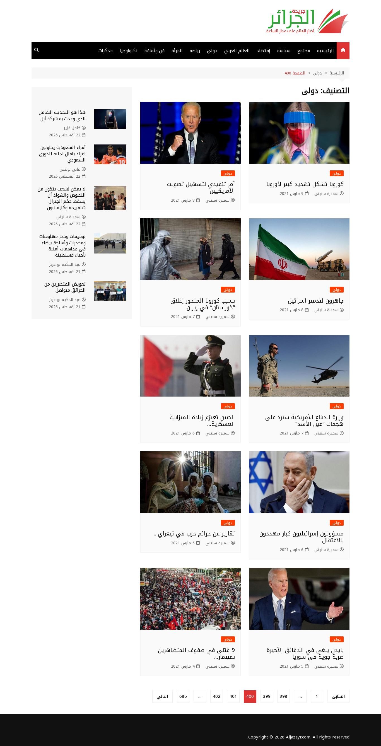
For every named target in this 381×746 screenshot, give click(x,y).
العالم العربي (237, 50)
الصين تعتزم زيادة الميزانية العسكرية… (202, 420)
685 (183, 696)
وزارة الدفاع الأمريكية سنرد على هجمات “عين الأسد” (304, 420)
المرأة (177, 50)
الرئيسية (325, 50)
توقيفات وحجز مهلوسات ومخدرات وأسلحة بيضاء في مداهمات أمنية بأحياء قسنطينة (62, 245)
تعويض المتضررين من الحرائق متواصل (65, 287)
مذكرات (105, 50)
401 (233, 696)
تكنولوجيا (129, 50)
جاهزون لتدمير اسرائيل (316, 300)
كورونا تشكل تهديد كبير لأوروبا (305, 184)
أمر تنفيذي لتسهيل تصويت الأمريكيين (201, 187)
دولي (212, 50)
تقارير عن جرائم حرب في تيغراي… (194, 533)
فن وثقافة (154, 50)
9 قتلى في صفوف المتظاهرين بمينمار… (196, 653)
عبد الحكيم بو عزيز (64, 265)
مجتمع (303, 50)
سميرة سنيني (326, 194)
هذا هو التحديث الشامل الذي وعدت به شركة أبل (62, 115)
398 (283, 696)
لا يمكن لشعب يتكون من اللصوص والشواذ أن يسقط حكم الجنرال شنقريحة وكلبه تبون (62, 198)
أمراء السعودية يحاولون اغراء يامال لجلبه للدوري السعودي (62, 153)
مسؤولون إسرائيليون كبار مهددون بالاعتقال (301, 536)
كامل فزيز (72, 128)
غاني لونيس (70, 169)
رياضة (195, 50)
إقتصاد (263, 50)
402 (216, 696)
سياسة (283, 50)
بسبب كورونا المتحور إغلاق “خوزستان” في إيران (202, 304)
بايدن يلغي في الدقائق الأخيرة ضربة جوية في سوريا (305, 653)
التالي (162, 696)
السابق (338, 696)
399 (267, 696)
